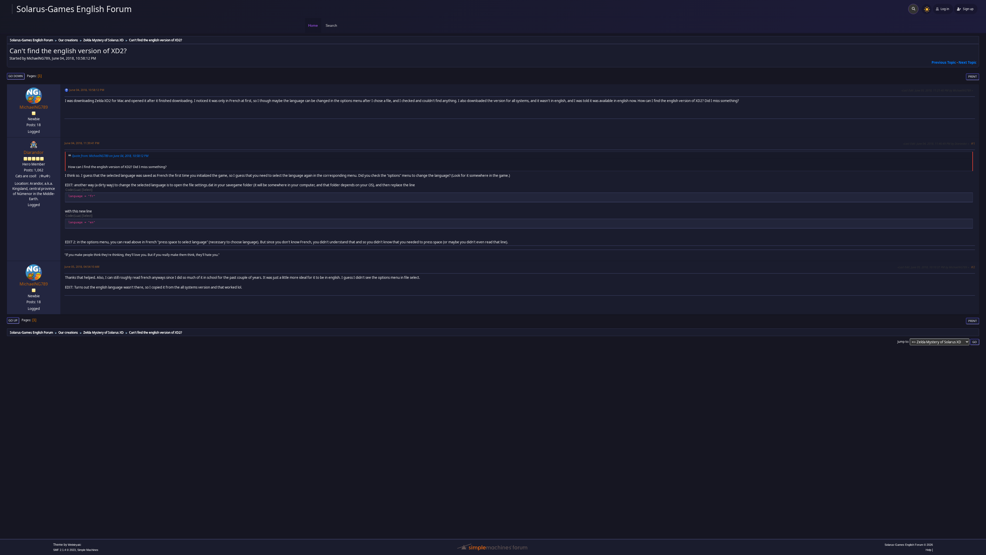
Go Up (12, 320)
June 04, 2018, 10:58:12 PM (86, 90)
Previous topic (944, 62)
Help (928, 549)
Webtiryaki (74, 544)
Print (972, 76)
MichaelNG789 (34, 107)
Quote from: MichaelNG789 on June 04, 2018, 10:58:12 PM (110, 156)
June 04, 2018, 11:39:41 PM (81, 143)
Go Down (15, 76)
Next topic (967, 62)
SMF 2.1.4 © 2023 (64, 549)
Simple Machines (87, 549)
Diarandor (34, 152)
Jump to (902, 341)
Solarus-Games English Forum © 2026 (909, 544)
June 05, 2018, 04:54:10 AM (81, 267)
